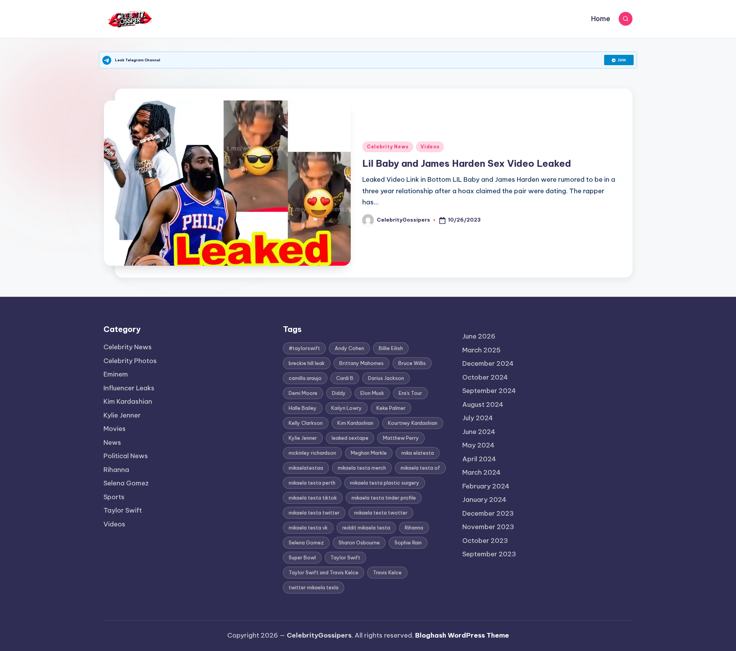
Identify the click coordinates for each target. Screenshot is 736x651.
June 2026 (478, 336)
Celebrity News (388, 147)
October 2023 (485, 540)
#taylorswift (304, 348)
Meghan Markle (369, 453)
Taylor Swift (123, 510)
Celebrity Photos (130, 361)
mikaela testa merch (362, 468)
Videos (430, 147)
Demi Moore (303, 393)
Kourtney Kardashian (412, 423)
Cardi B (344, 378)
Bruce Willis (412, 363)
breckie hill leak (307, 363)
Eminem (116, 374)
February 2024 (485, 486)
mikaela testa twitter (314, 513)
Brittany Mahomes (361, 363)
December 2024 (488, 363)
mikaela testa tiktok (313, 498)
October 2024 (485, 377)
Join (622, 60)
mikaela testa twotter (380, 513)
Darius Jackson (386, 378)
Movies (115, 428)
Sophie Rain (408, 542)
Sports (114, 497)
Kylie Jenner (122, 415)
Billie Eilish (391, 348)
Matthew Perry (401, 438)
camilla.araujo (305, 378)
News (112, 442)
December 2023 (488, 513)
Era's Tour (410, 393)
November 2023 (488, 527)
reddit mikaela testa (366, 527)
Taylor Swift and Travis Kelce (323, 572)
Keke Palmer (391, 408)
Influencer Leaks (129, 388)
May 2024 (478, 445)
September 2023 (489, 554)
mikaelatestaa (306, 468)
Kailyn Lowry (346, 408)
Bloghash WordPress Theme (462, 635)
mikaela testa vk (308, 527)
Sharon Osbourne (359, 542)
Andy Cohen (349, 348)
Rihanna (116, 469)
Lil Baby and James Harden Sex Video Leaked (466, 163)
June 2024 (478, 431)
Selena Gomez (126, 483)
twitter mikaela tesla (313, 587)
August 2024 (482, 404)
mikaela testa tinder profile (384, 498)
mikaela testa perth (312, 483)
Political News (126, 456)
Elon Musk (372, 393)
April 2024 (479, 459)
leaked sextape (350, 438)
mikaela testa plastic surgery (384, 483)
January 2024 (484, 499)
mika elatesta (417, 453)
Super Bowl (302, 557)
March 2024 (481, 472)
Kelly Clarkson (306, 423)
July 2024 (477, 418)
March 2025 (481, 350)
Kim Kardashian (128, 401)
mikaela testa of (420, 468)
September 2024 (489, 390)
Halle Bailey (303, 408)
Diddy (339, 393)
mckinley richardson (312, 453)
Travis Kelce (387, 572)
